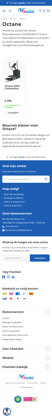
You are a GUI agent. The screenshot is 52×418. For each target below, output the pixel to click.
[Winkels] (40, 10)
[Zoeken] (10, 11)
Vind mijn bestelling (14, 194)
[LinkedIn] (13, 277)
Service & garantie (13, 205)
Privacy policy (32, 383)
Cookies (43, 383)
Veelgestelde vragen (12, 339)
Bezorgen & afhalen (13, 198)
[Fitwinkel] (26, 377)
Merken (13, 19)
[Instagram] (8, 277)
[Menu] (4, 11)
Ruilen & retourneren (14, 201)
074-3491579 (12, 226)
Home (4, 19)
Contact (6, 318)
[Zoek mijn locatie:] (37, 10)
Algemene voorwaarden (15, 383)
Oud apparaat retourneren (15, 335)
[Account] (44, 10)
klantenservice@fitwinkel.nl (19, 230)
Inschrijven (40, 258)
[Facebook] (3, 277)
